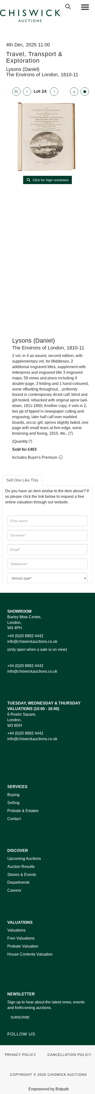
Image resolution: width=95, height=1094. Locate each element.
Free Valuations (21, 938)
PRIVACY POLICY (20, 1055)
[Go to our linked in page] (22, 1042)
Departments (18, 882)
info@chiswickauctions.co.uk (32, 641)
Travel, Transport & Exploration (34, 57)
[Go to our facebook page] (12, 1042)
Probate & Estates (22, 811)
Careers (14, 890)
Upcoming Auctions (24, 859)
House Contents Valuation (30, 954)
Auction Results (21, 867)
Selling (13, 803)
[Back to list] (16, 91)
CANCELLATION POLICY (69, 1055)
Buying (13, 795)
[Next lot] (54, 91)
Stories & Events (22, 875)
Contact (14, 819)
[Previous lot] (27, 91)
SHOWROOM (19, 611)
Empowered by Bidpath (48, 1089)
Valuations (16, 930)
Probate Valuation (22, 946)
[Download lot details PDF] (74, 91)
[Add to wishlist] (85, 91)
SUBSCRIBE (20, 1017)
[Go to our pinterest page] (32, 1042)
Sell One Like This (22, 480)
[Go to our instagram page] (42, 1042)
